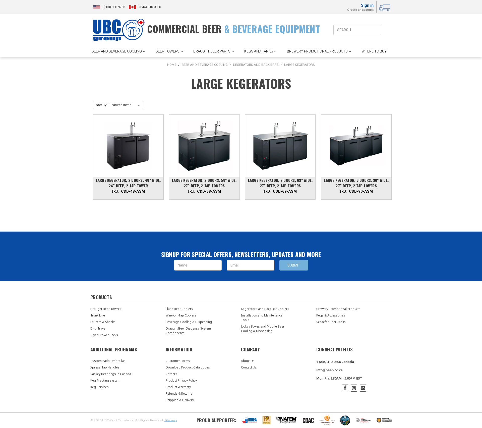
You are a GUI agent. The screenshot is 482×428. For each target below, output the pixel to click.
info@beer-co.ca (329, 370)
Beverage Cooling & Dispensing (189, 322)
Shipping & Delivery (180, 400)
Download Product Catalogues (188, 367)
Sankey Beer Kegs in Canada (110, 374)
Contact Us (249, 367)
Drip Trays (97, 328)
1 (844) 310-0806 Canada (335, 361)
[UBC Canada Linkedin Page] (363, 388)
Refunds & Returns (179, 393)
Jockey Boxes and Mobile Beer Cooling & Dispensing (262, 328)
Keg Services (99, 387)
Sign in (367, 5)
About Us (248, 361)
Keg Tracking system (105, 380)
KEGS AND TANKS (258, 51)
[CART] (385, 7)
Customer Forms (178, 361)
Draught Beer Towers (105, 309)
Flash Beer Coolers (179, 309)
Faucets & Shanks (102, 322)
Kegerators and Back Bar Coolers (265, 309)
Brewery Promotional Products (338, 309)
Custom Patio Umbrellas (108, 361)
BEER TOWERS (167, 51)
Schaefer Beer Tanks (331, 322)
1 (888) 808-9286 (113, 7)
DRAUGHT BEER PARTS (211, 51)
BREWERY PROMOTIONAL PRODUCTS (317, 51)
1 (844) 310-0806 (148, 7)
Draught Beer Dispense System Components (188, 330)
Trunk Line (97, 315)
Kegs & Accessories (330, 315)
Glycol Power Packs (104, 335)
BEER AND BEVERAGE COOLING (117, 51)
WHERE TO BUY (374, 51)
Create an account (360, 10)
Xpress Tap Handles (104, 367)
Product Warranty (178, 387)
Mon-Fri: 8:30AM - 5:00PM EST (339, 378)
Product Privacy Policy (181, 380)
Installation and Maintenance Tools (261, 317)
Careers (171, 374)
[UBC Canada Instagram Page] (354, 388)
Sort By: (101, 105)
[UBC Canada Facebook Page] (345, 388)
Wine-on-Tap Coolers (181, 315)
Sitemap (170, 420)
